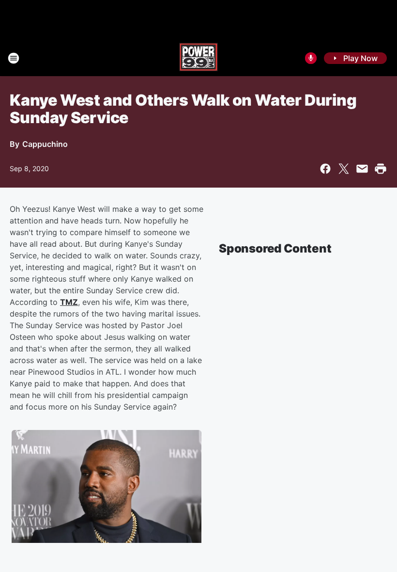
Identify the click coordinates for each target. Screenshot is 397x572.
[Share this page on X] (344, 168)
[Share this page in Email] (362, 168)
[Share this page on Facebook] (325, 168)
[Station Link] (198, 58)
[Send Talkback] (311, 58)
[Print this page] (380, 168)
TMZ (69, 302)
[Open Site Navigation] (13, 58)
